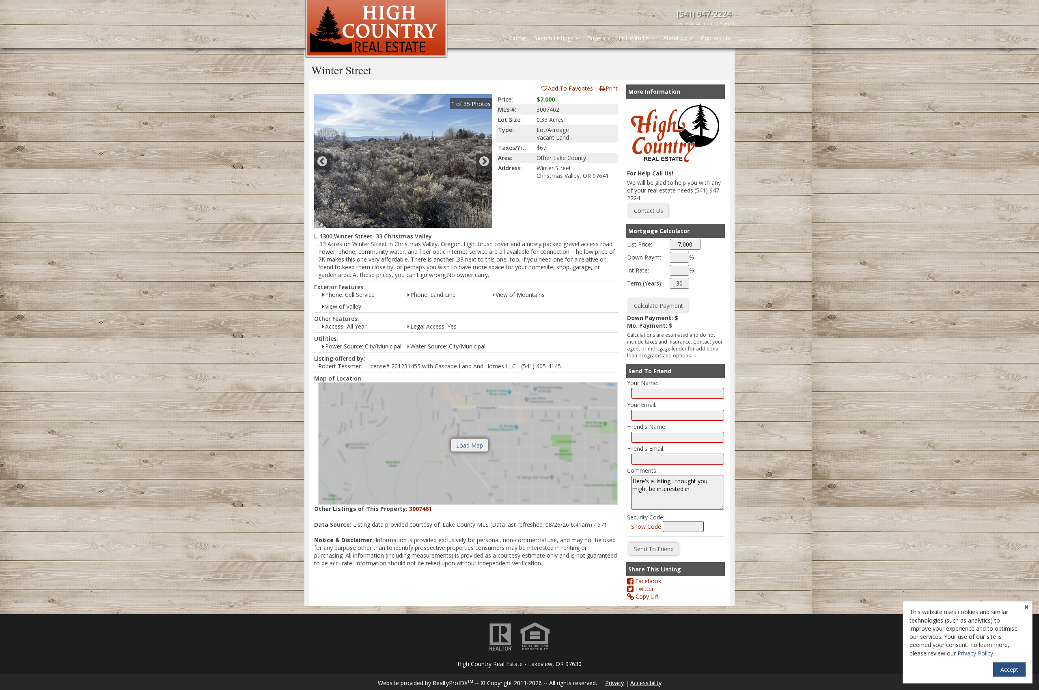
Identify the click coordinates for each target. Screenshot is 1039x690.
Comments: (642, 470)
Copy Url (646, 596)
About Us (676, 38)
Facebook (647, 581)
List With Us (635, 38)
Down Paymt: (645, 257)
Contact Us (715, 38)
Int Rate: (638, 270)
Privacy (614, 683)
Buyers (597, 38)
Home (518, 38)
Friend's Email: (645, 448)
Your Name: (642, 383)
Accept (1009, 669)
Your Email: (641, 405)
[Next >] (484, 161)
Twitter (644, 589)
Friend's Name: (646, 426)
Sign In (727, 23)
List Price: (639, 244)
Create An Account (693, 23)
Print (612, 88)
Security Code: (645, 517)
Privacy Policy (975, 653)
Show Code (646, 526)
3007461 (420, 509)
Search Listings (554, 38)
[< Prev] (322, 161)
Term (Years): (644, 283)
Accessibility (646, 683)
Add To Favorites (570, 88)
